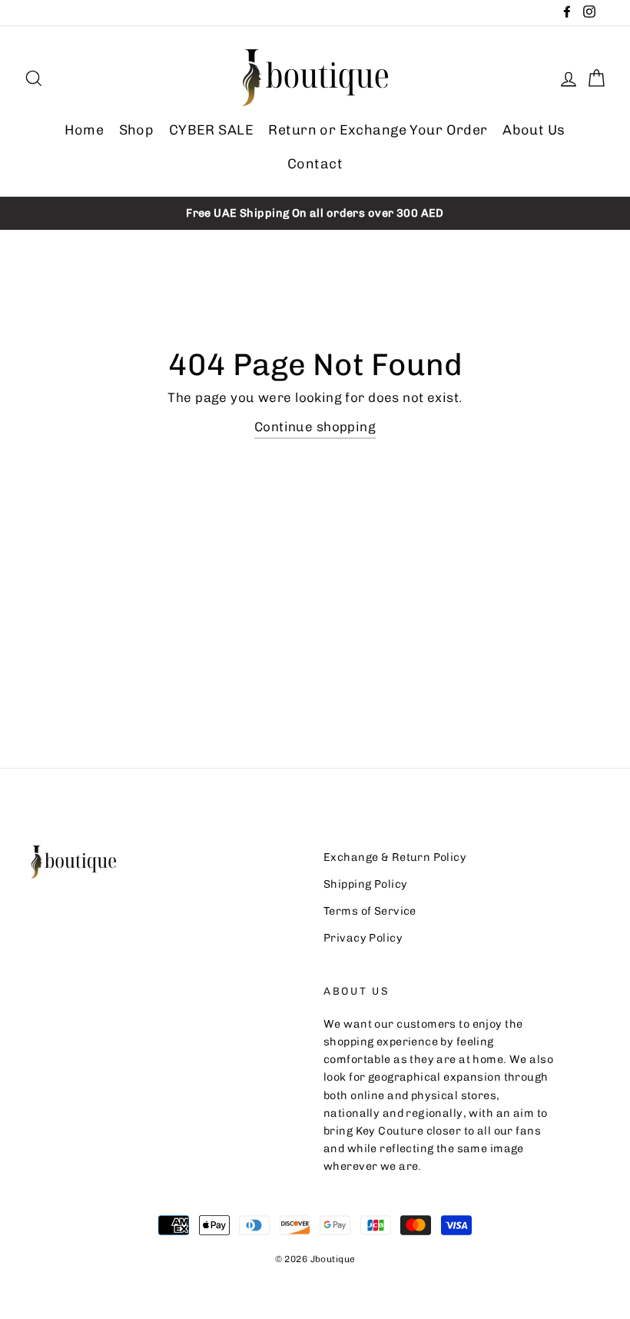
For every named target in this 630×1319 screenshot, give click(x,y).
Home (84, 129)
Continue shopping (315, 426)
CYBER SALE (211, 129)
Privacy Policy (363, 938)
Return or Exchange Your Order (377, 129)
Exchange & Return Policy (394, 857)
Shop (136, 129)
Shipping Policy (365, 884)
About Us (533, 129)
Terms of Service (369, 911)
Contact (315, 163)
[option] (315, 213)
